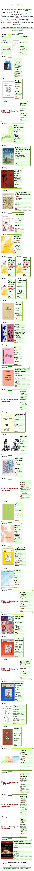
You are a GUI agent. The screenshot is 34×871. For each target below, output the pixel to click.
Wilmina (17, 62)
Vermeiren (17, 129)
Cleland (17, 507)
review (10, 273)
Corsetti (17, 373)
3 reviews (17, 140)
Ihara (16, 462)
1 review (22, 117)
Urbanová (23, 800)
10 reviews (17, 339)
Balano (16, 173)
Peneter (22, 484)
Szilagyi (22, 440)
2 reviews (17, 73)
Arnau (17, 196)
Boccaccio (18, 218)
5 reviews (16, 720)
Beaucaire (18, 418)
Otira (15, 845)
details (21, 54)
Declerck (16, 709)
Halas (16, 351)
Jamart (17, 84)
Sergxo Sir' (18, 151)
